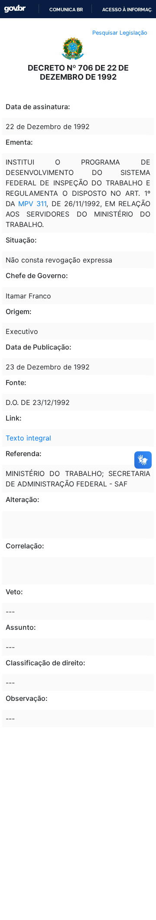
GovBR (15, 9)
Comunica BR (66, 9)
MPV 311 (32, 203)
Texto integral (28, 438)
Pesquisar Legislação (119, 32)
